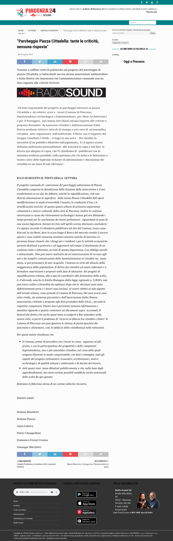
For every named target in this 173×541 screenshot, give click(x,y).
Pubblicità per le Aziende (23, 518)
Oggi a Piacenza (134, 61)
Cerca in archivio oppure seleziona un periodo (131, 29)
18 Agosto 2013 (26, 54)
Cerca (152, 33)
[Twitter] (146, 2)
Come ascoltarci (20, 510)
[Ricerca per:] (142, 22)
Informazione (19, 514)
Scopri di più (121, 509)
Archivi (115, 39)
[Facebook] (141, 2)
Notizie (32, 30)
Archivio (17, 505)
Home (16, 501)
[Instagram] (157, 2)
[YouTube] (152, 2)
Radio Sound (18, 522)
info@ (125, 506)
